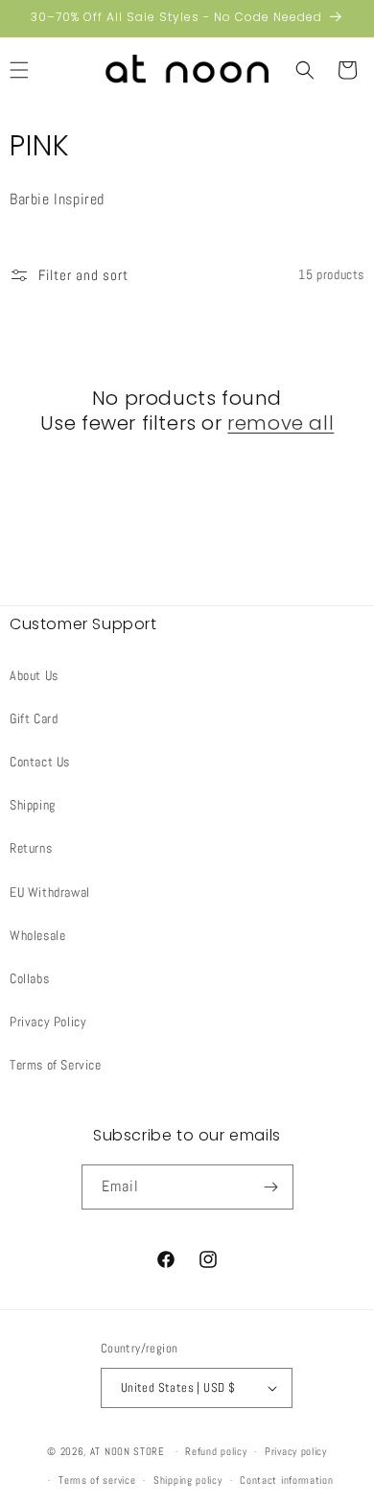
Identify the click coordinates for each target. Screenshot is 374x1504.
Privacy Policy (48, 1021)
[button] (305, 70)
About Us (34, 675)
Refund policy (215, 1451)
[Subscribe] (271, 1187)
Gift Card (34, 718)
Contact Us (40, 761)
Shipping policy (187, 1480)
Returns (31, 848)
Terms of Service (56, 1064)
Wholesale (37, 935)
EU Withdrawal (50, 892)
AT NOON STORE (127, 1451)
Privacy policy (296, 1451)
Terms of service (96, 1480)
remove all (280, 423)
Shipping (33, 804)
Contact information (286, 1480)
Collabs (29, 978)
